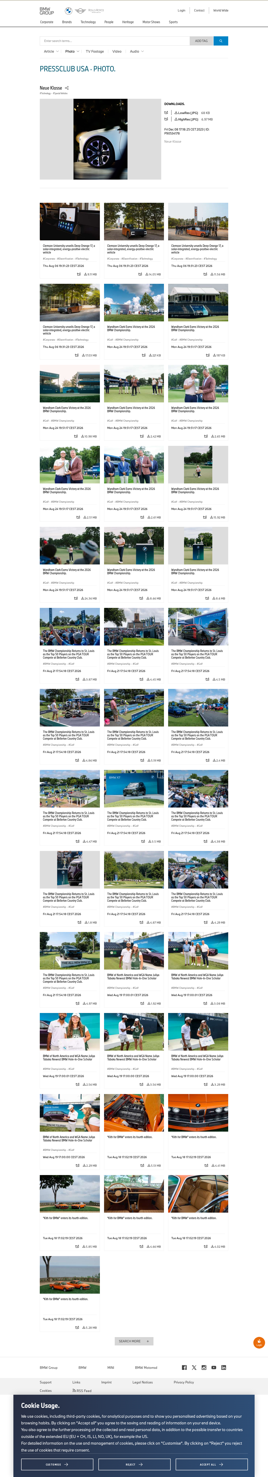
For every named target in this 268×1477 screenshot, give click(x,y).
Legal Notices (143, 1382)
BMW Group (49, 1367)
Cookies (46, 1390)
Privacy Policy (184, 1382)
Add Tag (201, 41)
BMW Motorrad (146, 1367)
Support (46, 1382)
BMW (82, 1367)
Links (76, 1382)
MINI (110, 1367)
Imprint (106, 1382)
